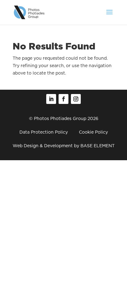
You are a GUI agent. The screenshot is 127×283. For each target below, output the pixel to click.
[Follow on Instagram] (76, 99)
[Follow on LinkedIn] (51, 99)
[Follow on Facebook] (63, 99)
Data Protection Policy (43, 132)
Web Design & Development (43, 145)
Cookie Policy (93, 132)
